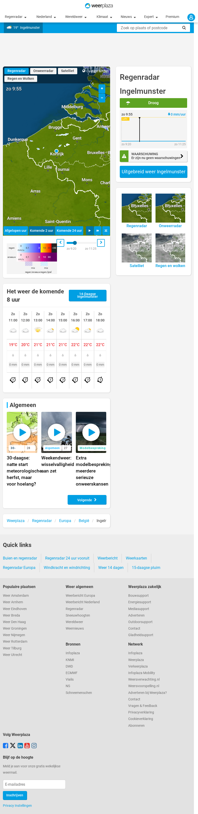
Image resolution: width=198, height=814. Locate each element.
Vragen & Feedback (142, 706)
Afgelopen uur (16, 231)
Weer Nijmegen (14, 635)
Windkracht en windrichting (67, 567)
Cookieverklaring (140, 719)
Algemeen (23, 405)
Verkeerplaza (138, 666)
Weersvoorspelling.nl (143, 686)
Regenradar (14, 17)
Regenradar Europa (19, 567)
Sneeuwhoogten (78, 615)
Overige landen (97, 71)
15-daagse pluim (146, 567)
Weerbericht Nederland (83, 602)
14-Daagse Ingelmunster (87, 295)
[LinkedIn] (20, 746)
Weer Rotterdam (15, 642)
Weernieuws (75, 628)
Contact (134, 628)
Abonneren (136, 726)
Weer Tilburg (12, 648)
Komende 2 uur (41, 231)
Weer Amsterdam (16, 596)
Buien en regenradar (20, 558)
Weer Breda (11, 615)
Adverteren (136, 615)
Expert (149, 17)
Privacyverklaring (141, 712)
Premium (172, 17)
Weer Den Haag (14, 622)
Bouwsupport (138, 596)
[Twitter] (13, 746)
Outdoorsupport (140, 622)
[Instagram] (34, 746)
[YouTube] (27, 746)
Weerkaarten (136, 558)
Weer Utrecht (12, 655)
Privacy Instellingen (17, 805)
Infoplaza (73, 653)
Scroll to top (190, 806)
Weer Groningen (15, 628)
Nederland (44, 17)
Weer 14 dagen (111, 567)
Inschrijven (14, 795)
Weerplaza (136, 660)
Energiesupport (139, 602)
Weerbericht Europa (80, 596)
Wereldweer (74, 17)
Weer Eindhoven (15, 609)
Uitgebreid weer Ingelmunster (153, 171)
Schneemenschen (79, 693)
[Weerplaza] (99, 6)
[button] (56, 151)
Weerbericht (108, 558)
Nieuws (127, 17)
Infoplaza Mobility (141, 673)
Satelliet (67, 71)
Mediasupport (138, 609)
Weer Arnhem (13, 602)
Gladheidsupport (140, 635)
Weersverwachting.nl (144, 679)
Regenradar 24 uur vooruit (67, 558)
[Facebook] (5, 746)
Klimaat (103, 17)
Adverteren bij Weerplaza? (147, 693)
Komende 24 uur (69, 231)
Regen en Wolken (20, 79)
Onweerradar (43, 71)
